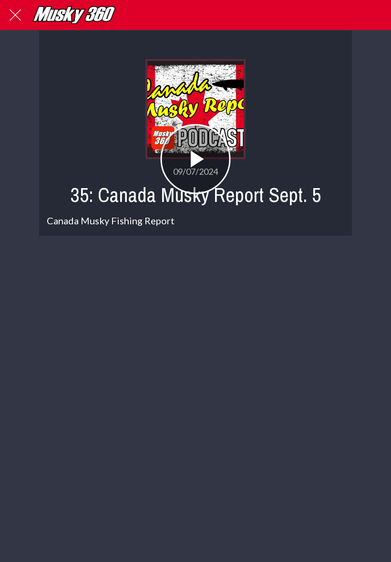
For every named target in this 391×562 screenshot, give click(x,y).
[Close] (15, 15)
